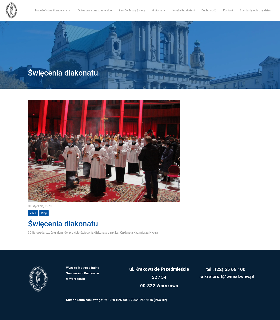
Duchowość (209, 10)
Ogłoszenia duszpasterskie (95, 10)
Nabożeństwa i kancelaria (51, 10)
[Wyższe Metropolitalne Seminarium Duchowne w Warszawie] (38, 281)
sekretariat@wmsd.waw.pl (226, 276)
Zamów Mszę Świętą (132, 10)
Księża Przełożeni (184, 10)
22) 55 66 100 (231, 269)
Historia (157, 10)
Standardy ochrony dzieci (255, 10)
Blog (44, 213)
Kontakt (228, 10)
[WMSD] (11, 10)
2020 (33, 213)
